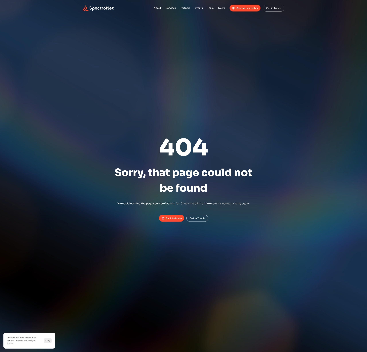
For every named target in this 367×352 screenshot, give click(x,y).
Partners (185, 7)
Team (210, 7)
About (157, 7)
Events (199, 7)
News (221, 7)
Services (171, 7)
